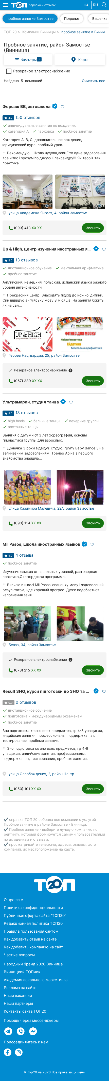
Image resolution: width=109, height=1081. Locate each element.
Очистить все (93, 81)
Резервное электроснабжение (41, 71)
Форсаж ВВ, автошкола (26, 106)
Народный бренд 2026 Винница (33, 964)
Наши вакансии (18, 995)
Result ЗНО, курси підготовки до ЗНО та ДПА (49, 691)
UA (86, 5)
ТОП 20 (10, 32)
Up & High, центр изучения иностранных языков (51, 249)
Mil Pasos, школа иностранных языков (41, 544)
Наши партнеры (18, 1003)
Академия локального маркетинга (35, 979)
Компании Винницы (39, 32)
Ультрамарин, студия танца (31, 401)
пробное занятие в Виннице (85, 32)
